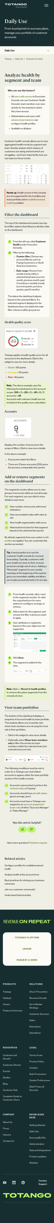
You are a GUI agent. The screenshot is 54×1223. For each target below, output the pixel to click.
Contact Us (8, 1141)
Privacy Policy (36, 1061)
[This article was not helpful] (31, 829)
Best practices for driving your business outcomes (24, 882)
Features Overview (12, 1011)
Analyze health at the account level (22, 875)
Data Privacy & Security (36, 1088)
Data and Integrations (40, 1150)
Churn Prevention (38, 992)
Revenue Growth (38, 998)
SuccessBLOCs (37, 1138)
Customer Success (39, 1014)
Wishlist (33, 1163)
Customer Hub (10, 1090)
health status (40, 793)
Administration (36, 1144)
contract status (17, 788)
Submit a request (38, 843)
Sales (32, 1020)
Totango (8, 59)
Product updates (37, 1157)
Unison (6, 1004)
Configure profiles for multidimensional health (24, 867)
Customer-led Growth (10, 1057)
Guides (6, 1077)
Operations (35, 1033)
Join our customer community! (20, 889)
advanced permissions (22, 120)
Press (6, 1128)
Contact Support (43, 1182)
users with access (23, 96)
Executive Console (34, 59)
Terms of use (35, 1055)
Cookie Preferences (39, 1080)
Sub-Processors (37, 1074)
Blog (5, 1084)
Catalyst (7, 998)
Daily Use (9, 51)
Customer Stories (12, 1065)
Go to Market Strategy (35, 1006)
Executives (35, 1027)
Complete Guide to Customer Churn (12, 1098)
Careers (7, 1135)
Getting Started (37, 1125)
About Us (7, 1122)
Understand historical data (18, 895)
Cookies (33, 1068)
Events (6, 1071)
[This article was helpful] (22, 829)
